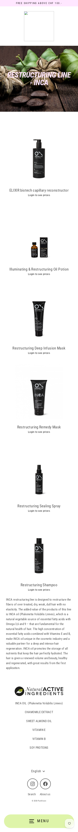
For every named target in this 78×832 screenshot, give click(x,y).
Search (32, 794)
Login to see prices (39, 195)
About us (45, 794)
